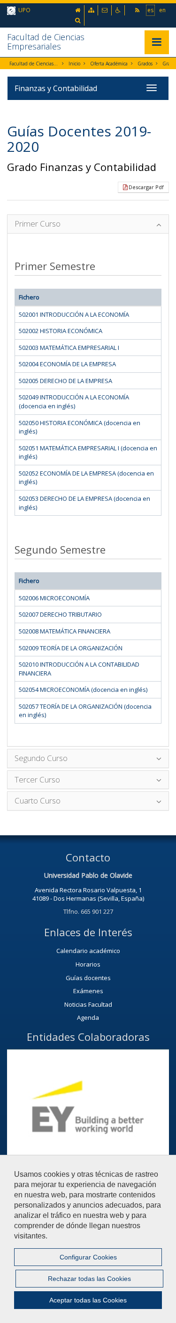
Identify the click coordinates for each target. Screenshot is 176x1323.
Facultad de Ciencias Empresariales (45, 41)
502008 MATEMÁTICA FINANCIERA (64, 631)
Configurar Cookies (88, 1257)
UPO (23, 10)
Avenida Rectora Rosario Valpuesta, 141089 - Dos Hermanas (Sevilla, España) (88, 894)
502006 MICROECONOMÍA (54, 598)
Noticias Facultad (88, 1004)
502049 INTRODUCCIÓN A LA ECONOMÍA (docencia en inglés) (74, 401)
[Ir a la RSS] (138, 10)
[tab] (88, 224)
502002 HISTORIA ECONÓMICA (60, 331)
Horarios (88, 964)
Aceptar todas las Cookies (88, 1300)
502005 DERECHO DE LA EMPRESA (65, 381)
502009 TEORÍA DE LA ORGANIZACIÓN (70, 648)
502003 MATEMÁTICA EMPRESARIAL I (69, 347)
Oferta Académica (109, 63)
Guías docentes (88, 978)
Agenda (88, 1017)
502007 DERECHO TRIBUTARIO (60, 614)
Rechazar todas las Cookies (89, 1278)
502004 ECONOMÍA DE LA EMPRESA (67, 364)
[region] (88, 1239)
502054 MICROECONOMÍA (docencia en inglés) (83, 689)
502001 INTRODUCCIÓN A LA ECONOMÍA (74, 314)
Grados (145, 63)
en (162, 10)
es (150, 10)
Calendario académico (88, 950)
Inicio (74, 63)
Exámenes (88, 991)
